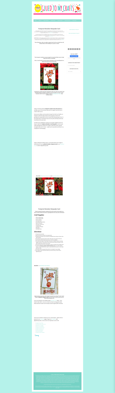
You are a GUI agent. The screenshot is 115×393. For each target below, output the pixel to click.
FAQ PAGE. (62, 39)
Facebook (42, 319)
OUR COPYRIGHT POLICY (74, 33)
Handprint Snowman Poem (40, 327)
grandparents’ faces (57, 93)
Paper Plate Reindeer (39, 331)
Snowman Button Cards (57, 175)
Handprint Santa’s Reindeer (40, 332)
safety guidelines (51, 32)
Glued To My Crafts (57, 8)
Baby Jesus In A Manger (39, 325)
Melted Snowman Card (45, 175)
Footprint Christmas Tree (40, 328)
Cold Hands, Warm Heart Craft (41, 324)
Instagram (54, 319)
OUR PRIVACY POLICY (74, 29)
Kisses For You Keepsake (40, 326)
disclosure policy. (51, 36)
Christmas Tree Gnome (45, 265)
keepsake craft (54, 300)
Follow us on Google (74, 56)
